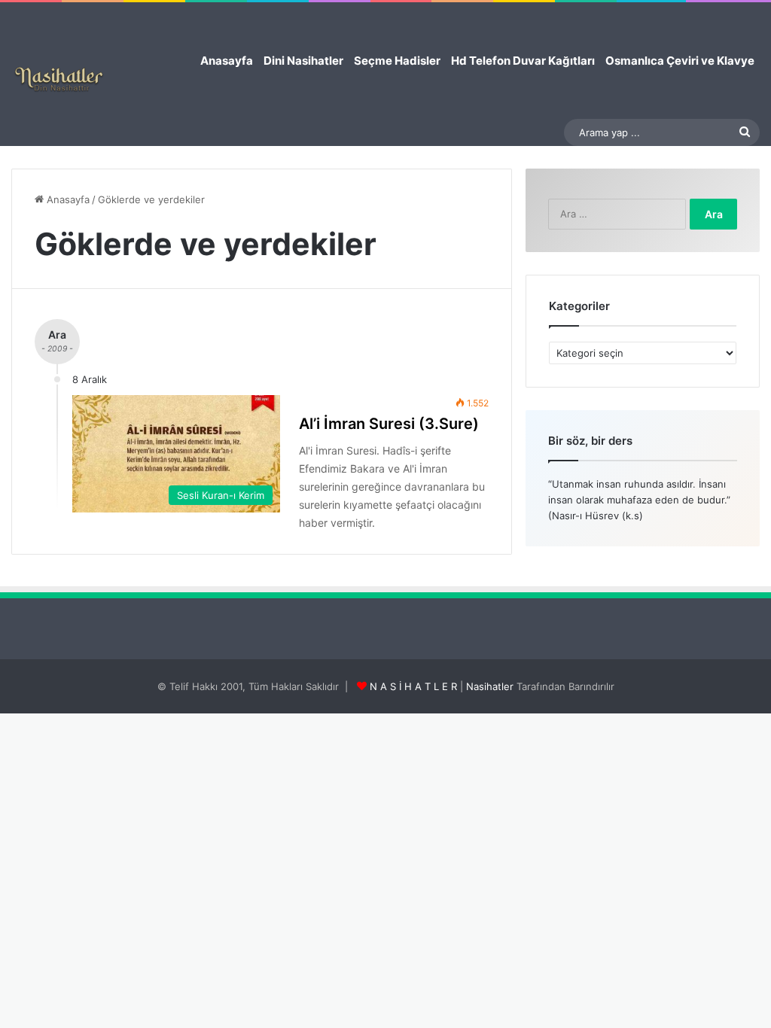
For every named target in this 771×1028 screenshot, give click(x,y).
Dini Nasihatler (303, 60)
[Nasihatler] (58, 80)
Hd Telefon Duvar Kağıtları (523, 60)
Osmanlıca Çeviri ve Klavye (679, 60)
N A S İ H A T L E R (413, 686)
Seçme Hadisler (397, 60)
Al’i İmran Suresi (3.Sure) (389, 424)
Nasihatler (489, 686)
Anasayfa (226, 60)
